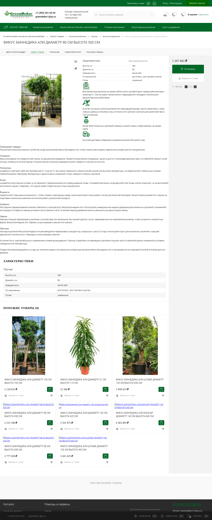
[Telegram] (148, 3)
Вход (165, 3)
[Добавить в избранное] (75, 61)
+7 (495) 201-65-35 (45, 13)
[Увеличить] (41, 100)
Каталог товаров (19, 27)
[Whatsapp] (154, 3)
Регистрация (176, 3)
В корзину (190, 69)
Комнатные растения (12, 511)
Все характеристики (138, 61)
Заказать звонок (197, 3)
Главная (47, 511)
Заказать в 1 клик (16, 395)
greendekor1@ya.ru (45, 16)
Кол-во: (179, 86)
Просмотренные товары (106, 483)
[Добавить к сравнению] (75, 68)
